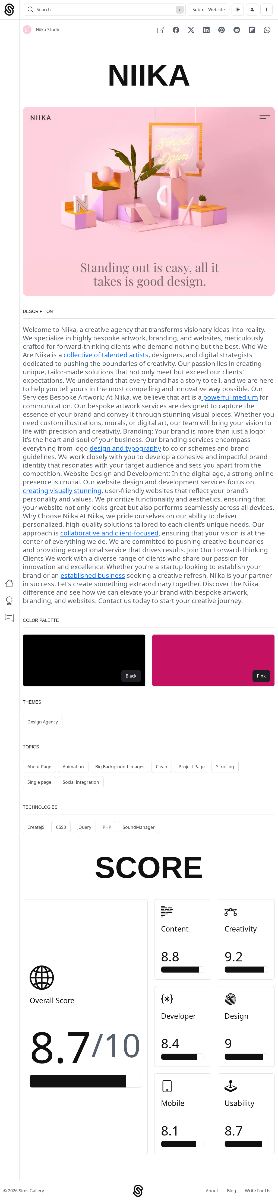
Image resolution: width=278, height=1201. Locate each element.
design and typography (125, 448)
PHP (107, 827)
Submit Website (208, 9)
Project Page (192, 767)
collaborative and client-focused (109, 532)
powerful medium (229, 397)
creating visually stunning (62, 490)
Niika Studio (48, 30)
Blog (231, 1191)
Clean (161, 767)
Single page (39, 782)
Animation (73, 767)
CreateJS (36, 827)
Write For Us (257, 1191)
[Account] (252, 10)
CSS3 (61, 827)
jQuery (84, 827)
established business (93, 575)
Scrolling (225, 767)
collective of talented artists (106, 354)
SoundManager (139, 827)
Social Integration (81, 782)
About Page (39, 767)
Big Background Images (119, 767)
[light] (238, 10)
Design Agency (42, 722)
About (212, 1191)
